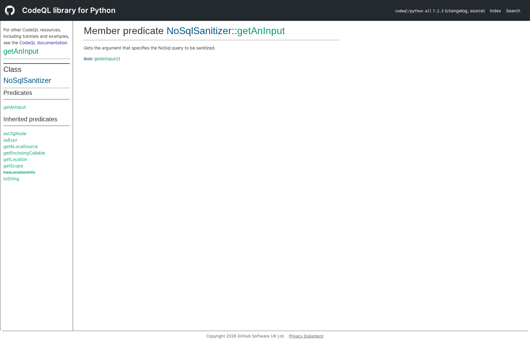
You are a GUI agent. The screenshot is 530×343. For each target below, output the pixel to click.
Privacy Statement (306, 335)
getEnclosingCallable (24, 152)
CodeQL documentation (43, 42)
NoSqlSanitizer (27, 80)
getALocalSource (20, 146)
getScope (13, 165)
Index (495, 10)
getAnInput (21, 51)
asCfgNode (14, 133)
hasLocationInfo (19, 172)
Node (88, 59)
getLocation (15, 159)
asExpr (10, 139)
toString (11, 178)
